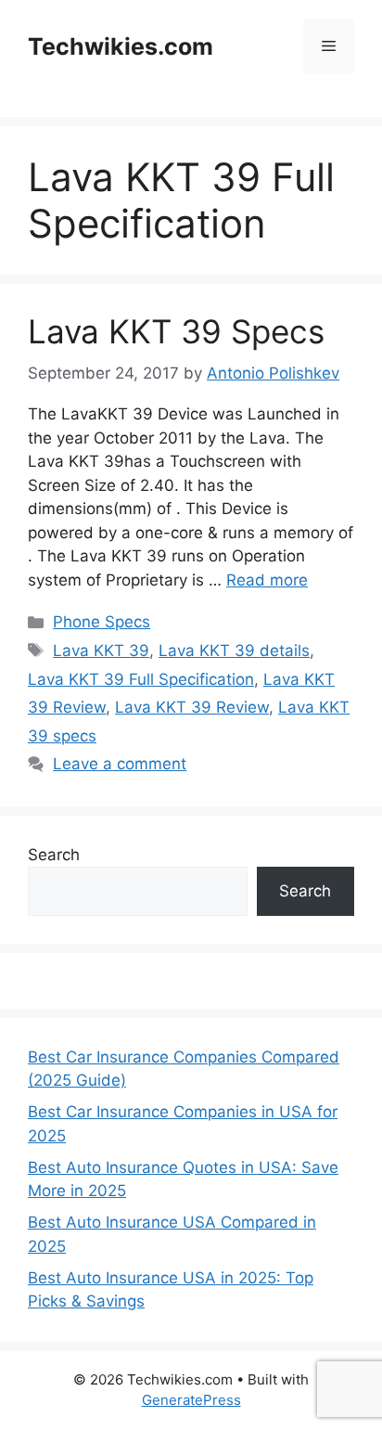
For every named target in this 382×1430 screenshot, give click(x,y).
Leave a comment (119, 763)
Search (54, 854)
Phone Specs (101, 621)
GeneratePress (191, 1400)
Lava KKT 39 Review (192, 707)
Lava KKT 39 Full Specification (141, 679)
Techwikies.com (120, 46)
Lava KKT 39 (101, 650)
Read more (267, 580)
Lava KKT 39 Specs (176, 331)
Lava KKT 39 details (234, 650)
